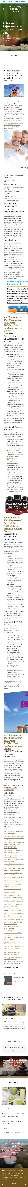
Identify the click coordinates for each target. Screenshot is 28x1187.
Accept (14, 1183)
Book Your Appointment (14, 46)
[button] (4, 8)
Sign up (14, 1162)
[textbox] (14, 1157)
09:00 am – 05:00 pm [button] (14, 1132)
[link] (14, 12)
